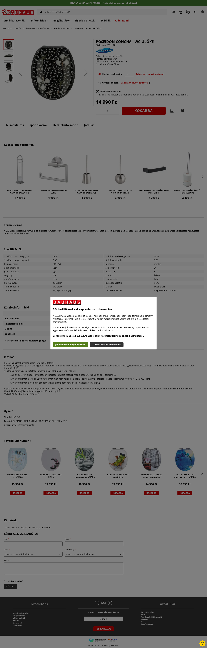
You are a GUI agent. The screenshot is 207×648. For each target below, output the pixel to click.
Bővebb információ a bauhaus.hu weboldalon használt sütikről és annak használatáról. (98, 335)
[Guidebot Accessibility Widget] (202, 643)
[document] (103, 323)
